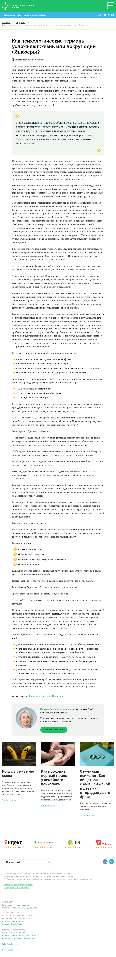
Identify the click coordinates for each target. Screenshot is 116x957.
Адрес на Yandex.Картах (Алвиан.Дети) (19, 935)
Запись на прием (12, 15)
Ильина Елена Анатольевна (56, 709)
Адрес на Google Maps (12, 924)
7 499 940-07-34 (104, 15)
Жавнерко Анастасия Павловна (46, 696)
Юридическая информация (16, 888)
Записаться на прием (54, 729)
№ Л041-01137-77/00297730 (24, 908)
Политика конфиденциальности (18, 885)
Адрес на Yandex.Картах (13, 921)
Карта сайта (7, 950)
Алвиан (6, 22)
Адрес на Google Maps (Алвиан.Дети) (19, 938)
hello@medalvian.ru (11, 944)
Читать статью (9, 800)
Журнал (20, 22)
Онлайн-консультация (35, 15)
